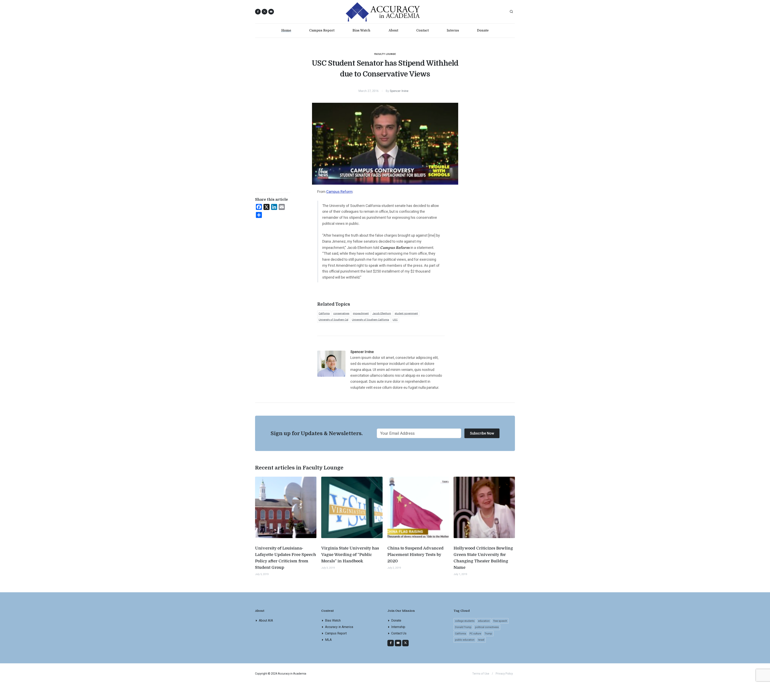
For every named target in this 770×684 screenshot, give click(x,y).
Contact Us (398, 633)
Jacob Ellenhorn (381, 313)
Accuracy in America (339, 627)
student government (406, 313)
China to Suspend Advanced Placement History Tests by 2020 (415, 554)
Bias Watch (333, 620)
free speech (500, 620)
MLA (328, 640)
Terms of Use (480, 673)
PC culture (475, 633)
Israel (481, 639)
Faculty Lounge (385, 54)
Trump (488, 633)
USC (395, 319)
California (324, 313)
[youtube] (271, 11)
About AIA (266, 620)
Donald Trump (463, 627)
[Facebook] (390, 643)
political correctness (487, 627)
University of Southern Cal (333, 319)
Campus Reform (339, 191)
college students (464, 620)
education (484, 620)
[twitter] (405, 643)
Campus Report (336, 633)
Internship (398, 627)
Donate (396, 620)
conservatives (341, 313)
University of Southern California (370, 319)
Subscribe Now (482, 433)
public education (464, 639)
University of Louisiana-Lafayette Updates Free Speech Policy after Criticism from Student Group (285, 558)
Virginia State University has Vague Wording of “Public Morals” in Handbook (350, 554)
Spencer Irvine (399, 91)
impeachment (361, 313)
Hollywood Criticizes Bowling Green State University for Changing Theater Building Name (483, 558)
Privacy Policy (504, 673)
